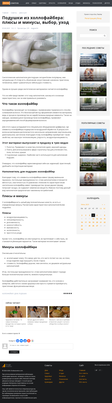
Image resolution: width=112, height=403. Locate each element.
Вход (99, 18)
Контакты (83, 379)
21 (101, 222)
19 (93, 222)
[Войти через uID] (17, 340)
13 (97, 219)
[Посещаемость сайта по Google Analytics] (7, 367)
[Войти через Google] (32, 340)
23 (82, 226)
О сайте (82, 376)
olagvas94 (34, 28)
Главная (82, 370)
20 (97, 222)
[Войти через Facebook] (25, 340)
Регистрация (90, 18)
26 (93, 226)
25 (89, 226)
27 (97, 226)
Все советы (83, 373)
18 (89, 222)
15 (104, 219)
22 (104, 222)
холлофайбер (8, 294)
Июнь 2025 (85, 204)
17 (86, 222)
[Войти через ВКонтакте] (21, 340)
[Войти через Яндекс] (28, 340)
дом (16, 294)
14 (101, 219)
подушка (23, 294)
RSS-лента (83, 382)
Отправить (14, 352)
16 (82, 222)
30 (82, 229)
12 (93, 219)
